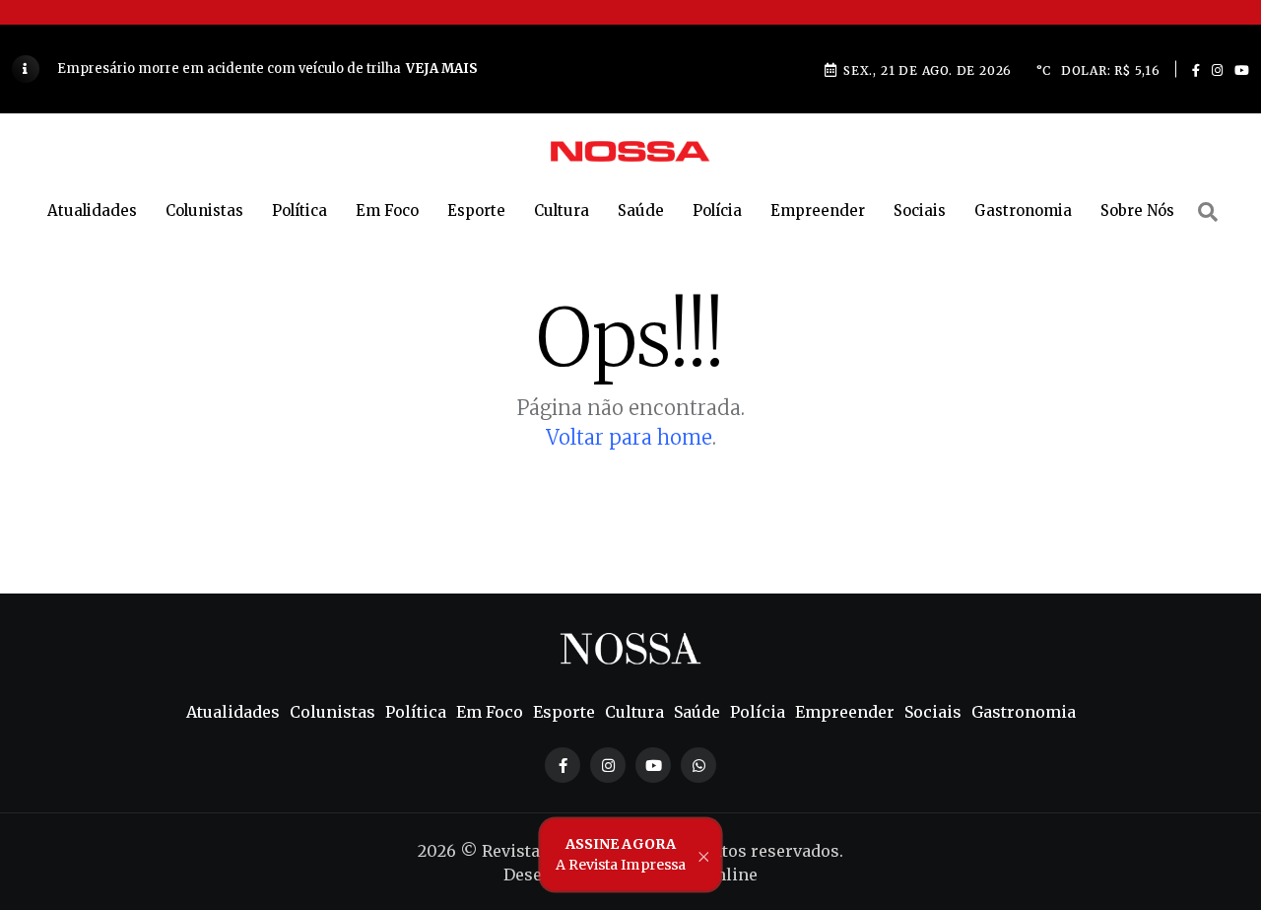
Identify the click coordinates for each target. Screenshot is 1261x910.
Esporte (476, 210)
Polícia (717, 210)
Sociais (920, 210)
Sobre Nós (1137, 210)
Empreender (817, 210)
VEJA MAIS (442, 68)
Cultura (561, 210)
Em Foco (387, 210)
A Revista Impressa (621, 854)
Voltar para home (629, 437)
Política (299, 210)
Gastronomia (1023, 210)
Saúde (641, 210)
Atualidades (92, 210)
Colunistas (204, 210)
